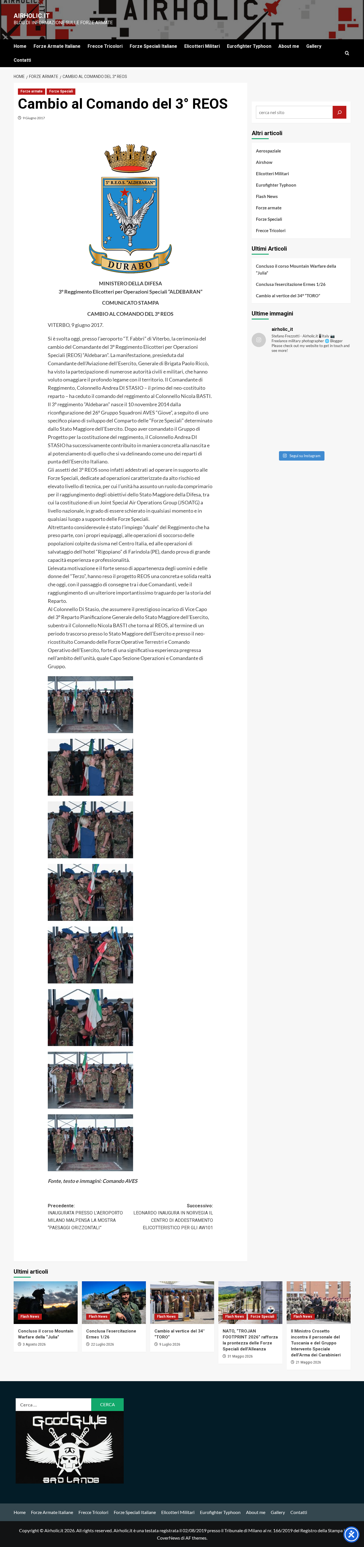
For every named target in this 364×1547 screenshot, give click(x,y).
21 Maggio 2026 (308, 1362)
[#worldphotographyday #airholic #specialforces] (276, 402)
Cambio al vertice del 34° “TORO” (288, 295)
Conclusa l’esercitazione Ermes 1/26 (291, 284)
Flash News (267, 196)
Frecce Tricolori (105, 46)
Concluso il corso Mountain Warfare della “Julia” (296, 269)
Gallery (313, 46)
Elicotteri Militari (202, 46)
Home (20, 46)
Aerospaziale (268, 150)
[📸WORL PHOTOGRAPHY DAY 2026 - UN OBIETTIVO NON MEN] (327, 373)
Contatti (22, 60)
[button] (347, 53)
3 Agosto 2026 (34, 1344)
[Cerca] (339, 112)
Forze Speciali (61, 91)
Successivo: (173, 1216)
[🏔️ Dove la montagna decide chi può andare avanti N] (276, 432)
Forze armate (31, 91)
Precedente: (85, 1216)
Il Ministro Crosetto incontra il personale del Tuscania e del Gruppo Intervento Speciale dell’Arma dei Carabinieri (316, 1343)
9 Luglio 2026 (169, 1344)
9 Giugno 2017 (34, 118)
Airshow (264, 162)
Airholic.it (32, 15)
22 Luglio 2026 (102, 1344)
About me (288, 46)
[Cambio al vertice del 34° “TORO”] (182, 1302)
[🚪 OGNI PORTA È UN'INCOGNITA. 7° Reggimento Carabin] (327, 432)
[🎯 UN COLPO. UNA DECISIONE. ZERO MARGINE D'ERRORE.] (276, 373)
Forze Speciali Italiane (153, 46)
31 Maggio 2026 (240, 1356)
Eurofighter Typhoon (249, 46)
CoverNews (168, 1537)
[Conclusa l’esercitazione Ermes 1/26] (114, 1302)
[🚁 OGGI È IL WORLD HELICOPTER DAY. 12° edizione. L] (327, 402)
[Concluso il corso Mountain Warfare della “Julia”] (46, 1302)
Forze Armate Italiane (57, 46)
